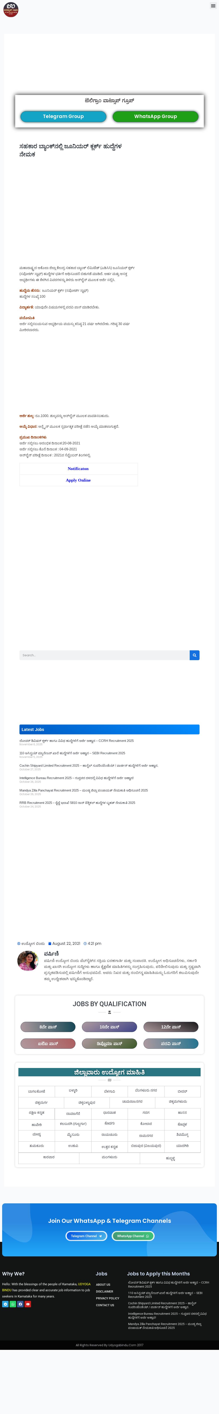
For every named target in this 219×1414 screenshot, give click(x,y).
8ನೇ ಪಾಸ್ (48, 1027)
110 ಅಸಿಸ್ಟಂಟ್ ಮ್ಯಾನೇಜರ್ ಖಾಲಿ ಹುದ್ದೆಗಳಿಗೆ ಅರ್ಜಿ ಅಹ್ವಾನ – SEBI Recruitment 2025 (72, 753)
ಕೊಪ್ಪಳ (182, 1125)
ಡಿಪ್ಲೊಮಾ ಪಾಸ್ (109, 1043)
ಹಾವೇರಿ (37, 1125)
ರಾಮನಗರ (146, 1135)
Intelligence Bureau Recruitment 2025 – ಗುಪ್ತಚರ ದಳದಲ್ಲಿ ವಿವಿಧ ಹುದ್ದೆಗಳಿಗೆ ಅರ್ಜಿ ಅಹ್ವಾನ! (76, 778)
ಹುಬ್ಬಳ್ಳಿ (170, 1158)
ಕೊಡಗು (110, 1124)
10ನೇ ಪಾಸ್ (109, 1027)
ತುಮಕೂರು (37, 1146)
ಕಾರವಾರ (49, 1157)
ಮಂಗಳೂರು (109, 1157)
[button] (213, 5)
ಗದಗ (146, 1112)
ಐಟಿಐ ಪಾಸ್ (48, 1043)
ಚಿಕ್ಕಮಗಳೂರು (178, 1101)
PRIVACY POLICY (107, 1298)
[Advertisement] (109, 70)
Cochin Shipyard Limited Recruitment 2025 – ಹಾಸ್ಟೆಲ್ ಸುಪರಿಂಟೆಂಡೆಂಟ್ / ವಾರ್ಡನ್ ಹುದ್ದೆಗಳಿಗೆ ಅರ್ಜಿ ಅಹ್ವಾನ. (88, 765)
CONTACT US (105, 1305)
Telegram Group (63, 116)
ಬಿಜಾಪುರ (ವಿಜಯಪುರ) (146, 1146)
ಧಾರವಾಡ (109, 1112)
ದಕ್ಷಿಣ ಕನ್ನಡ (36, 1112)
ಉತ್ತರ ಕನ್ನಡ (110, 1147)
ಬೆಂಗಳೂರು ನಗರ (146, 1090)
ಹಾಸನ (182, 1112)
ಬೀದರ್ (182, 1091)
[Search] (195, 655)
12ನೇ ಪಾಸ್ (171, 1027)
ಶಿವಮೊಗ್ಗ (182, 1134)
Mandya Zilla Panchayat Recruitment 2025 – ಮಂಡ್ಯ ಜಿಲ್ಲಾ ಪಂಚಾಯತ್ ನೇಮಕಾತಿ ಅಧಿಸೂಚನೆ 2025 (83, 790)
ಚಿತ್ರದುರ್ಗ (41, 1102)
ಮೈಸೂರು (73, 1134)
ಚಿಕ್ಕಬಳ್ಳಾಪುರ (86, 1102)
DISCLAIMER (104, 1291)
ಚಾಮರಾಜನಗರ (132, 1101)
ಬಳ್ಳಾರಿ (73, 1090)
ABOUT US (103, 1284)
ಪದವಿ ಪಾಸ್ (171, 1043)
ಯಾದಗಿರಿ (182, 1146)
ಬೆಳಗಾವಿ (109, 1091)
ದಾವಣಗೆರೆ (73, 1113)
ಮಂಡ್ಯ (37, 1134)
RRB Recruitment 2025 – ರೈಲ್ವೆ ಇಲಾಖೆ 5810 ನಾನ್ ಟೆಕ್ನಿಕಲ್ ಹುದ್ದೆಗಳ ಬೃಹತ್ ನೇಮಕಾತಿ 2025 (77, 803)
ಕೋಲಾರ (146, 1124)
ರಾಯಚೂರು (109, 1134)
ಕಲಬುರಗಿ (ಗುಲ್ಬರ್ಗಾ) (73, 1124)
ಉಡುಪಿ (73, 1146)
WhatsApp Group (155, 116)
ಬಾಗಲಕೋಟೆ (36, 1091)
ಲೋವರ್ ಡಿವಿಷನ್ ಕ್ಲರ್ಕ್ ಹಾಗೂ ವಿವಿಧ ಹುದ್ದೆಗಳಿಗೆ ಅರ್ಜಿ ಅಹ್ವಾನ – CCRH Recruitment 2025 (76, 740)
